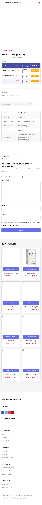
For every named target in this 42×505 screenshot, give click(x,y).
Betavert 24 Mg (11, 374)
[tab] (11, 104)
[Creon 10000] (11, 324)
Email (3, 214)
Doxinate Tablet (10, 307)
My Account (5, 484)
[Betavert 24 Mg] (11, 358)
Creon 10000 (11, 341)
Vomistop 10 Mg (31, 374)
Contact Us (5, 438)
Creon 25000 (31, 273)
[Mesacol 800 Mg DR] (31, 291)
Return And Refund (7, 471)
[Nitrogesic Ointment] (11, 257)
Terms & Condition (7, 441)
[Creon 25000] (31, 257)
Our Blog (4, 454)
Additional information (11, 104)
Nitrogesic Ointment (11, 273)
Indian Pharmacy (7, 457)
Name (4, 205)
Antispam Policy (6, 474)
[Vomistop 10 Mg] (31, 358)
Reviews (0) (27, 104)
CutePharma (5, 498)
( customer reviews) (16, 57)
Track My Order (6, 487)
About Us (4, 434)
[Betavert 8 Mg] (31, 324)
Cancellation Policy (7, 468)
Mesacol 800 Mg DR (31, 307)
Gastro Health (14, 96)
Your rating (5, 177)
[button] (39, 1)
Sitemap (4, 451)
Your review (5, 180)
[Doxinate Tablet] (11, 291)
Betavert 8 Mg (31, 341)
